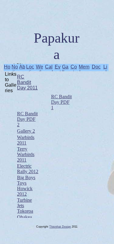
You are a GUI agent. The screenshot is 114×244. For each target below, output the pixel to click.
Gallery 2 (26, 131)
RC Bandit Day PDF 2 (27, 119)
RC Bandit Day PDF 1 (61, 102)
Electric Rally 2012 (27, 168)
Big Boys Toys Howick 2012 (26, 186)
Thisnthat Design (60, 226)
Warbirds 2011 (25, 140)
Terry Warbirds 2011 (25, 154)
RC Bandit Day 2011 (27, 82)
